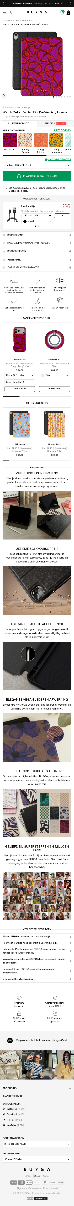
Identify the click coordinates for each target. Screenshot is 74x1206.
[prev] (3, 3)
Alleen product (18, 124)
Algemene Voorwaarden (29, 1188)
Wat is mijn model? (59, 160)
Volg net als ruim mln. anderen (41, 1040)
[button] (17, 108)
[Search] (12, 12)
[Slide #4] (64, 97)
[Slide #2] (59, 97)
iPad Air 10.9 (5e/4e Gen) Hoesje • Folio (19, 449)
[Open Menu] (5, 12)
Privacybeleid (50, 1188)
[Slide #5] (67, 97)
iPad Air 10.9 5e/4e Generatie (16, 21)
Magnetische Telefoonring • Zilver (54, 365)
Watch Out (20, 360)
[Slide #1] (56, 97)
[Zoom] (4, 96)
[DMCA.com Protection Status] (37, 1199)
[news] (62, 12)
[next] (70, 3)
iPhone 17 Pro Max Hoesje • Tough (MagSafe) (19, 365)
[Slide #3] (61, 97)
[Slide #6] (70, 97)
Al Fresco (19, 444)
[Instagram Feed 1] (37, 1065)
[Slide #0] (53, 97)
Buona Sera (54, 444)
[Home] (37, 12)
